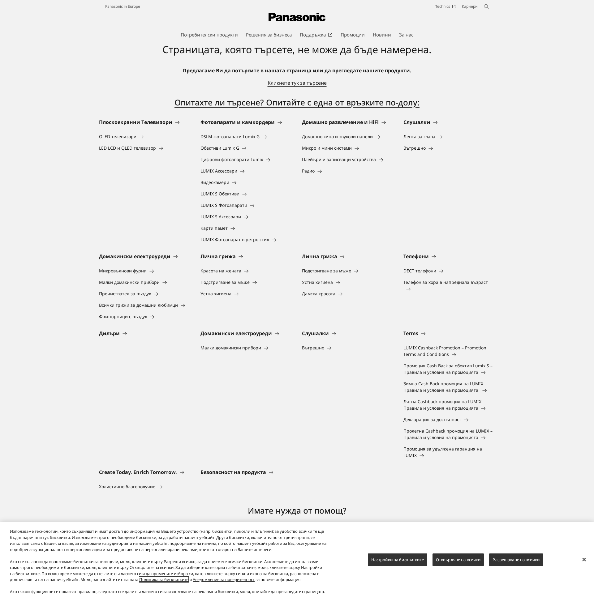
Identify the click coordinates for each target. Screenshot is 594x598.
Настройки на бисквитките (397, 559)
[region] (297, 560)
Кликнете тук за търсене (297, 82)
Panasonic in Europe (122, 6)
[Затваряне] (584, 559)
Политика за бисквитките (163, 579)
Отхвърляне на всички (458, 559)
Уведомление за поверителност (224, 579)
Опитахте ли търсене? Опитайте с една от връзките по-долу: (297, 102)
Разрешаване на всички (516, 559)
